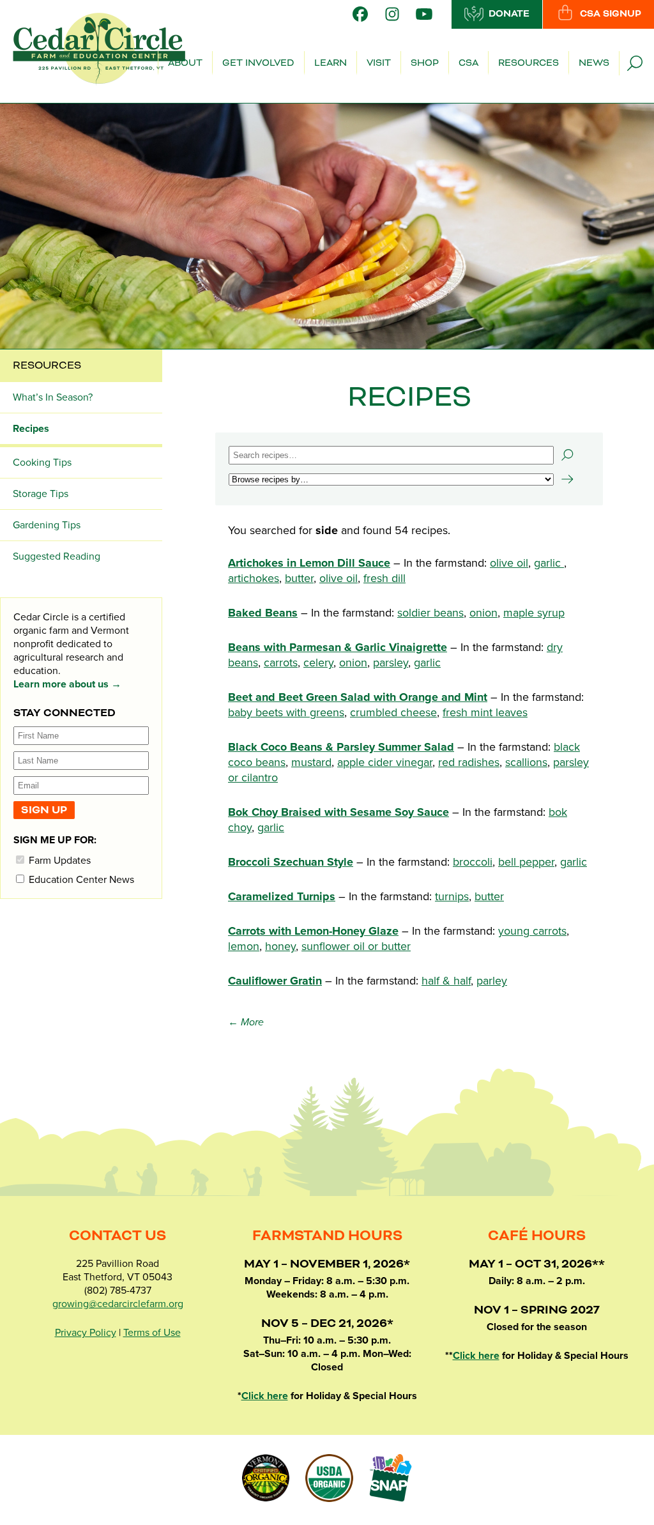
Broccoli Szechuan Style (290, 862)
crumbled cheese (393, 712)
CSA (468, 63)
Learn (330, 63)
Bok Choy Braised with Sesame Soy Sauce (338, 812)
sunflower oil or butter (356, 946)
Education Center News (80, 879)
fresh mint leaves (485, 712)
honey (280, 946)
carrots (281, 662)
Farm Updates (58, 860)
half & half (446, 981)
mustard (311, 762)
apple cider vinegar (384, 762)
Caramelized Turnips (281, 896)
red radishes (468, 762)
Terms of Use (152, 1332)
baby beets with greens (286, 712)
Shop (425, 63)
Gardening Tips (46, 525)
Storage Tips (40, 493)
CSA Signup (610, 14)
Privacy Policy (85, 1332)
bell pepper (526, 862)
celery (318, 662)
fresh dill (384, 578)
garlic (549, 563)
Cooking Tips (42, 462)
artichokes (253, 578)
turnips (452, 896)
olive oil (509, 563)
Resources (528, 63)
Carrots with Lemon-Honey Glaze (313, 931)
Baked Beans (263, 613)
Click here (264, 1396)
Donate (509, 14)
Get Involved (258, 63)
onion (483, 613)
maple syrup (534, 613)
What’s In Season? (53, 397)
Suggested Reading (56, 556)
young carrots (532, 931)
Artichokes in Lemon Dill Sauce (309, 563)
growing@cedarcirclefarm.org (117, 1304)
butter (299, 578)
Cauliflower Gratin (275, 981)
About (185, 63)
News (594, 63)
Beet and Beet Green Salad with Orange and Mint (357, 697)
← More (246, 1022)
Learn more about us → (67, 684)
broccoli (472, 862)
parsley (390, 662)
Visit (379, 63)
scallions (526, 762)
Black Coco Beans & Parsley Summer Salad (341, 747)
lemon (243, 946)
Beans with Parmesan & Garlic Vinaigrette (337, 647)
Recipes (31, 428)
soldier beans (430, 613)
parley (491, 981)
